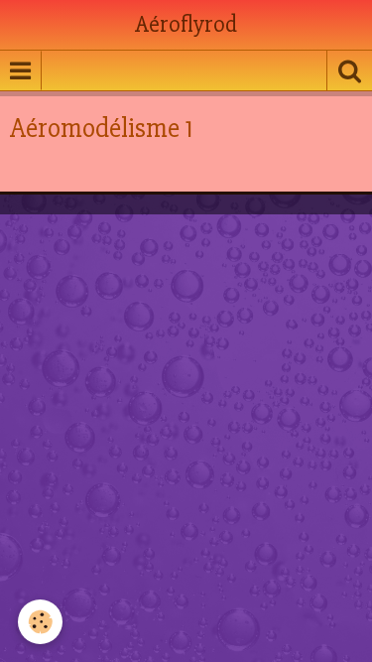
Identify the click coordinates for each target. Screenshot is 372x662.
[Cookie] (40, 621)
